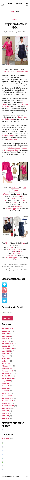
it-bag (24, 148)
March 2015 (6, 341)
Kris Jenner (7, 266)
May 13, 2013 (22, 32)
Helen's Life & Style (15, 3)
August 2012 (6, 408)
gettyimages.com (22, 72)
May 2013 (5, 388)
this (19, 249)
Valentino (11, 249)
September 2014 (8, 348)
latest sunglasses (14, 148)
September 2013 (8, 378)
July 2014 (5, 353)
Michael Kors (17, 207)
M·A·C (11, 256)
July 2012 (5, 411)
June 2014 (5, 356)
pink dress (13, 268)
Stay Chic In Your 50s (15, 25)
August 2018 (6, 336)
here (24, 188)
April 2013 (5, 391)
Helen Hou (11, 32)
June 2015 (5, 338)
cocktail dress (23, 264)
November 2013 (7, 373)
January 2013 (7, 396)
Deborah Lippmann (12, 209)
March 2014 (6, 363)
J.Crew (7, 243)
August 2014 (6, 351)
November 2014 (7, 343)
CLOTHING (15, 20)
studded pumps (8, 270)
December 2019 (7, 329)
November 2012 (7, 401)
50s (5, 264)
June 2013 (5, 386)
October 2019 (7, 331)
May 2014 (5, 358)
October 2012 (7, 403)
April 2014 (5, 361)
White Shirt (23, 270)
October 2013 (7, 376)
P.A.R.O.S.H (15, 188)
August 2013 (6, 381)
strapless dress (21, 268)
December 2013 (7, 371)
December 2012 (7, 398)
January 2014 (7, 368)
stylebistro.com (9, 72)
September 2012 (8, 406)
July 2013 (5, 383)
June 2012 (5, 413)
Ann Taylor (17, 254)
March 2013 (6, 393)
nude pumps (14, 266)
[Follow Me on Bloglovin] (15, 284)
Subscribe (7, 318)
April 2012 (5, 418)
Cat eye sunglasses (12, 264)
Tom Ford (15, 202)
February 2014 (7, 366)
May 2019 (5, 333)
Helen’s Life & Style (13, 476)
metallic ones (12, 140)
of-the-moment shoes (11, 150)
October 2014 (7, 346)
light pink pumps (8, 136)
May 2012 (5, 416)
